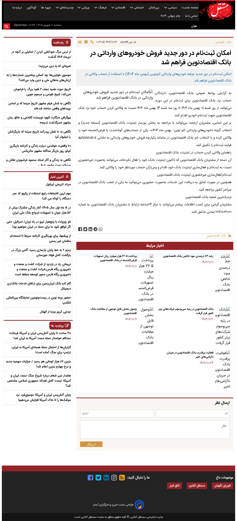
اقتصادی (120, 7)
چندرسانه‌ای (66, 7)
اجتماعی (139, 7)
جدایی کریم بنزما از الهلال (55, 311)
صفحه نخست (190, 7)
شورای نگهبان (222, 485)
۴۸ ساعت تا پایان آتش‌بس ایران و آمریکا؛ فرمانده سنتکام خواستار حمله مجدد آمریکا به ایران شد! (40, 336)
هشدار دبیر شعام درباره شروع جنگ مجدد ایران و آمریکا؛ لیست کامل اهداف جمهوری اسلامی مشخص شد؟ (39, 380)
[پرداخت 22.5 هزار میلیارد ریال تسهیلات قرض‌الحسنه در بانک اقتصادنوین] (146, 278)
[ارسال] (85, 42)
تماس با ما (191, 16)
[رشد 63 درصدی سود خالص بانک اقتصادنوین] (222, 273)
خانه (229, 42)
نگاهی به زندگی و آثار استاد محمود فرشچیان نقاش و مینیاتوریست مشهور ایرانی (38, 163)
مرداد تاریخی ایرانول (58, 184)
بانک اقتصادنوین (216, 236)
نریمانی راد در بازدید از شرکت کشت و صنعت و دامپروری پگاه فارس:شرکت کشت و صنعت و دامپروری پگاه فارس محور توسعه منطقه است (42, 269)
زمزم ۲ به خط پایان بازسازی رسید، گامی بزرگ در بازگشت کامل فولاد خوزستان (41, 253)
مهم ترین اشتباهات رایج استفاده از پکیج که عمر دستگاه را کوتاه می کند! (41, 196)
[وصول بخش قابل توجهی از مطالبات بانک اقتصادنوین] (146, 326)
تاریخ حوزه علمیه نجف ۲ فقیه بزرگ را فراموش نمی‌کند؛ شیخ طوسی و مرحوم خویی (42, 92)
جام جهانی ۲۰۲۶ (171, 16)
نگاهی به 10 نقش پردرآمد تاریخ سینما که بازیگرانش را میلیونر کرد (39, 134)
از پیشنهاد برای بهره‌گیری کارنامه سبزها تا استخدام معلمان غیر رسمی (40, 238)
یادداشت (58, 42)
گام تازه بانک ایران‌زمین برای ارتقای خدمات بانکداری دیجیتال (39, 286)
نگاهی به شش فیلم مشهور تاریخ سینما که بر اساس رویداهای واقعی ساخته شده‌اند (39, 106)
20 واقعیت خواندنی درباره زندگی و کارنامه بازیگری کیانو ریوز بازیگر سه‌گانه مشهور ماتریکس (40, 148)
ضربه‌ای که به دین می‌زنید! (55, 66)
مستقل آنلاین (197, 485)
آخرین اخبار (57, 177)
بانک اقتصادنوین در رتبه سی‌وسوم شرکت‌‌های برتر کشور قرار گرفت (186, 311)
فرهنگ (102, 7)
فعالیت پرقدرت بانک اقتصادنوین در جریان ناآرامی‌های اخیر (190, 354)
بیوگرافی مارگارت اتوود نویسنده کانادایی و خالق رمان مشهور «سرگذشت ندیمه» (39, 120)
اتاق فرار (174, 485)
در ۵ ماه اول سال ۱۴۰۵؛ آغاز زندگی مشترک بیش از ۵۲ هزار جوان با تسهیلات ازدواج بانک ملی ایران (40, 210)
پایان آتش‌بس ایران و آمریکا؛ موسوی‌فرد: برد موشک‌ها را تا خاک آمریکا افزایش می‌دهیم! (43, 397)
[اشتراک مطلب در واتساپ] (101, 229)
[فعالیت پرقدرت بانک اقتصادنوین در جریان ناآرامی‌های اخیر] (222, 370)
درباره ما (17, 7)
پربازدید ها (57, 326)
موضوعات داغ (224, 477)
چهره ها (46, 7)
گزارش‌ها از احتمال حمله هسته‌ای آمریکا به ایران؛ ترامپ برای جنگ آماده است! (41, 350)
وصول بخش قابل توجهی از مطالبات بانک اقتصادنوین (113, 311)
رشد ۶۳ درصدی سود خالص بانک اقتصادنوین (188, 256)
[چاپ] (80, 42)
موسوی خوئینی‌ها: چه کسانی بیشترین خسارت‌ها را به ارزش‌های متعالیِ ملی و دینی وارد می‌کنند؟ (38, 78)
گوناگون (32, 7)
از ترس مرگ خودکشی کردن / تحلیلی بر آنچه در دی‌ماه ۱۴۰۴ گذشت (41, 54)
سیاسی (172, 7)
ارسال (91, 444)
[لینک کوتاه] (91, 42)
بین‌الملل (154, 7)
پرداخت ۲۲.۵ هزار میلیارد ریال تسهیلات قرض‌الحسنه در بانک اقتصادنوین (115, 258)
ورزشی (85, 7)
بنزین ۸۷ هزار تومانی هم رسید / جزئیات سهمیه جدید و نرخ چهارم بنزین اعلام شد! (38, 364)
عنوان (194, 26)
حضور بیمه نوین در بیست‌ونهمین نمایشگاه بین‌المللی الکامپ (38, 300)
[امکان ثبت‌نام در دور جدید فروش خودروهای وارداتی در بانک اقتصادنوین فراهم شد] (95, 229)
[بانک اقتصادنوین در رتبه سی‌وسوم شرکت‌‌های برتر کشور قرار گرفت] (222, 326)
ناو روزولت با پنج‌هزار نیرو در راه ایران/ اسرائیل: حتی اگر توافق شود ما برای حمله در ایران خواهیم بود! (38, 224)
